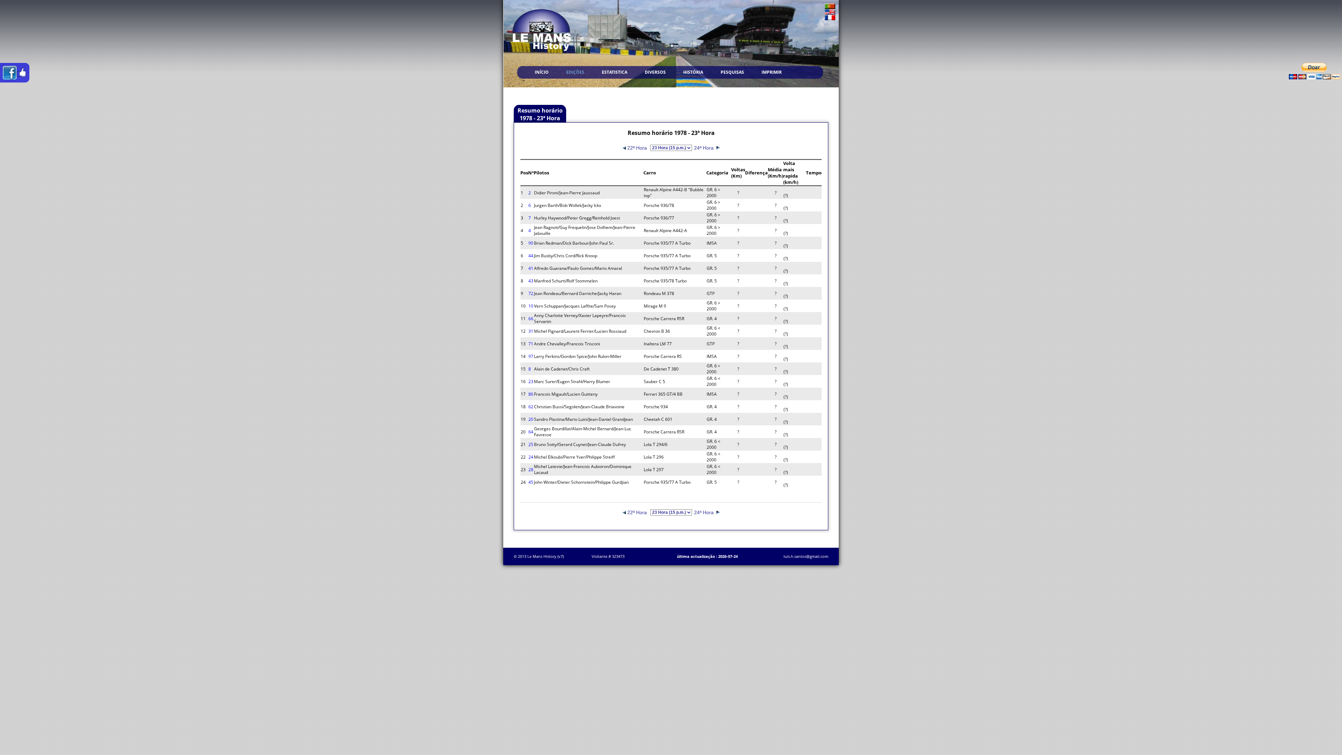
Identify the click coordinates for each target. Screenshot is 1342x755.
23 (530, 381)
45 (530, 482)
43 (530, 281)
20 (530, 419)
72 (530, 293)
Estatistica (614, 72)
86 (530, 394)
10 (530, 306)
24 (530, 457)
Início (542, 72)
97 (530, 356)
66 (530, 319)
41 (530, 268)
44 (530, 256)
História (693, 72)
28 (530, 470)
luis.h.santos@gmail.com (806, 556)
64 (530, 432)
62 (530, 407)
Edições (575, 72)
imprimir (772, 72)
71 (530, 344)
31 (530, 331)
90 (530, 243)
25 (530, 444)
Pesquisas (732, 72)
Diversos (655, 72)
